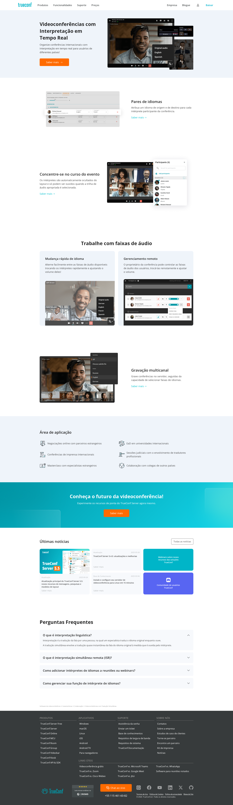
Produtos (46, 718)
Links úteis (86, 760)
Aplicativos (86, 718)
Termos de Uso (142, 794)
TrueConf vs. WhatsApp (168, 766)
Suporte (123, 718)
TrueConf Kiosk (48, 757)
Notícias (161, 752)
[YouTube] (159, 787)
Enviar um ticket (126, 728)
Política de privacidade (173, 794)
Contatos (162, 723)
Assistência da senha (129, 723)
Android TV (85, 748)
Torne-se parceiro (166, 738)
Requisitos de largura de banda (134, 738)
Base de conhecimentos (130, 733)
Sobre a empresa (166, 728)
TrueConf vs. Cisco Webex (92, 776)
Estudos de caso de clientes (171, 733)
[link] (65, 571)
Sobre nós (163, 718)
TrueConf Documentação (131, 748)
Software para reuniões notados (172, 771)
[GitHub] (191, 787)
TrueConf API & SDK (50, 762)
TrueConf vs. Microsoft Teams (133, 766)
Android (83, 743)
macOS (83, 728)
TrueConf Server (48, 728)
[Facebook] (149, 787)
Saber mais (137, 117)
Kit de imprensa (165, 748)
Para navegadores (88, 752)
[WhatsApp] (138, 787)
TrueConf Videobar (50, 752)
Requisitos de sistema (129, 743)
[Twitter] (181, 787)
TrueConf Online (48, 733)
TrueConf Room (48, 743)
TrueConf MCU (47, 738)
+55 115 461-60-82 (116, 795)
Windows (84, 723)
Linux (82, 733)
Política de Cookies (157, 794)
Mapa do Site (188, 794)
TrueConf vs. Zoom (89, 771)
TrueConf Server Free (51, 723)
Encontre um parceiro (168, 743)
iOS (81, 738)
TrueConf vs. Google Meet (131, 771)
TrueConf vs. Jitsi (126, 776)
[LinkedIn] (170, 787)
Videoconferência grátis (91, 766)
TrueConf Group (48, 748)
